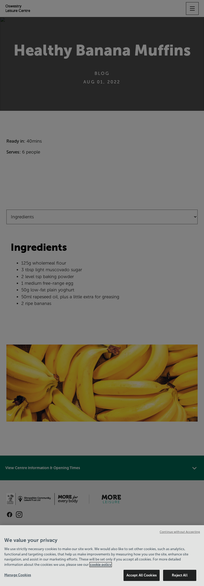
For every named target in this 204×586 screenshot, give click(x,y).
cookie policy (100, 565)
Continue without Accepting (180, 531)
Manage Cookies (17, 575)
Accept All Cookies (141, 575)
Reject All (179, 575)
